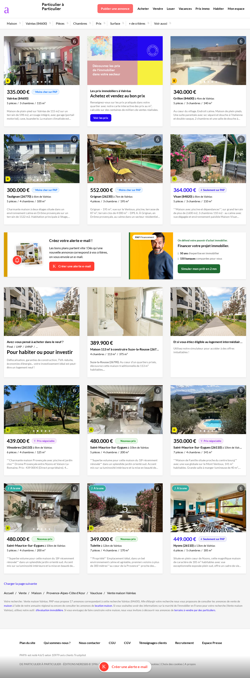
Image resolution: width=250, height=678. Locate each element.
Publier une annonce (115, 8)
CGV (127, 643)
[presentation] (8, 61)
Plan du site (27, 643)
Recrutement (184, 643)
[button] (34, 80)
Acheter (143, 8)
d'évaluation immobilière (49, 610)
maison (8, 605)
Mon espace (236, 8)
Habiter (218, 8)
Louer (171, 8)
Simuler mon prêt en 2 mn (199, 268)
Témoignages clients (153, 643)
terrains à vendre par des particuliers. (195, 610)
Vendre (158, 8)
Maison (36, 593)
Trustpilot (80, 655)
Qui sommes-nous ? (57, 643)
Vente (23, 593)
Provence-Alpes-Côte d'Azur (65, 593)
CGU (112, 643)
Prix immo (203, 8)
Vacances (185, 8)
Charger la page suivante (20, 583)
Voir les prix (100, 117)
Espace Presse (212, 643)
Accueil (9, 593)
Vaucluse (96, 593)
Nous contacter (89, 643)
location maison (103, 605)
